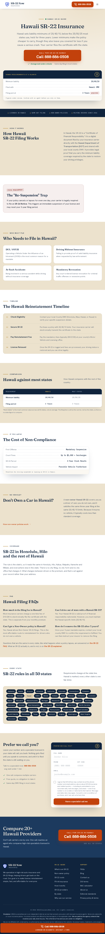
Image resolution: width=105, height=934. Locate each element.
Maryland (19, 701)
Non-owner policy (62, 873)
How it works (60, 886)
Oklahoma (33, 710)
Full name (58, 753)
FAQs (82, 869)
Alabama (11, 691)
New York (72, 705)
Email (56, 771)
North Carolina (84, 705)
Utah (43, 714)
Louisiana (91, 696)
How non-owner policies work (15, 524)
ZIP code (81, 762)
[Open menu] (97, 4)
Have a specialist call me (76, 801)
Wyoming (22, 719)
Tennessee (25, 714)
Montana (88, 701)
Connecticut (73, 691)
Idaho (37, 696)
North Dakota (13, 710)
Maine (10, 701)
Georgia (20, 696)
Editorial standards (88, 894)
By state (58, 894)
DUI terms (84, 881)
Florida (10, 696)
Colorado (61, 691)
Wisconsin (11, 719)
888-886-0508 (84, 4)
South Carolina (82, 710)
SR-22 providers (61, 890)
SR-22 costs (59, 877)
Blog (82, 873)
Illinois (46, 696)
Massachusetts (32, 701)
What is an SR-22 (62, 869)
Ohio (23, 710)
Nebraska (11, 705)
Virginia (61, 714)
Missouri (78, 701)
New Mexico (60, 705)
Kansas (71, 696)
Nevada (21, 705)
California (50, 691)
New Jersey (47, 705)
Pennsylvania (55, 710)
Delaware (85, 691)
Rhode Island (68, 710)
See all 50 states (93, 843)
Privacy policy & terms (89, 898)
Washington (72, 714)
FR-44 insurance (61, 881)
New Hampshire (34, 705)
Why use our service (63, 898)
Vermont (52, 714)
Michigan (45, 701)
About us (84, 890)
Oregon (43, 710)
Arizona (30, 691)
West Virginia (85, 714)
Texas (35, 714)
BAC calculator (86, 886)
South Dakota (13, 714)
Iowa (63, 696)
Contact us (84, 877)
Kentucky (81, 696)
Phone (56, 762)
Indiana (54, 696)
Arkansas (39, 691)
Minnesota (56, 701)
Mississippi (67, 701)
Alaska (20, 691)
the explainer (53, 646)
